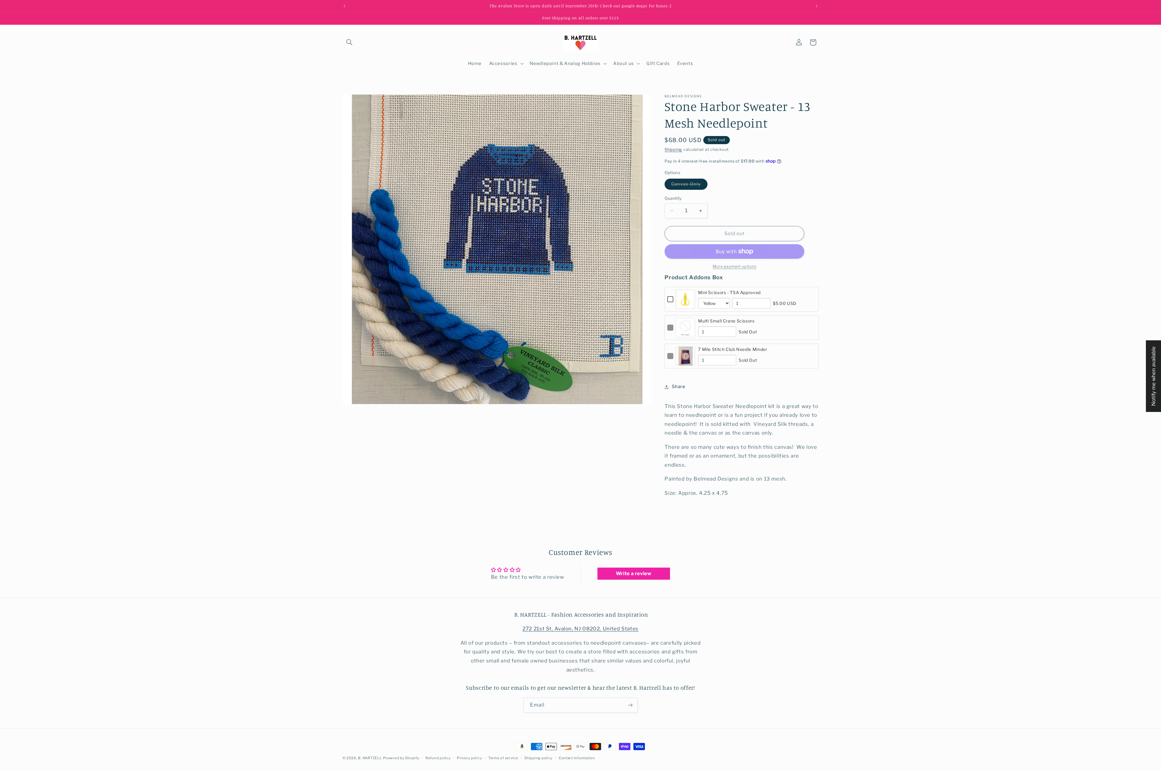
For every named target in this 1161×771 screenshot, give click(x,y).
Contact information (577, 758)
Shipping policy (538, 758)
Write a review (634, 573)
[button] (349, 42)
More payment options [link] (734, 266)
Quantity (673, 198)
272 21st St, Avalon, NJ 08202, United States (580, 629)
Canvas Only (689, 185)
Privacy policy (469, 758)
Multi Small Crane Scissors (726, 320)
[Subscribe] (630, 705)
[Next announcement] (816, 6)
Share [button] (678, 386)
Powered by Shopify (401, 758)
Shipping (673, 149)
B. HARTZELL (370, 758)
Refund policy (438, 758)
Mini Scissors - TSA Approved (729, 292)
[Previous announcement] (344, 6)
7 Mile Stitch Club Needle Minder (732, 349)
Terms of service (503, 758)
